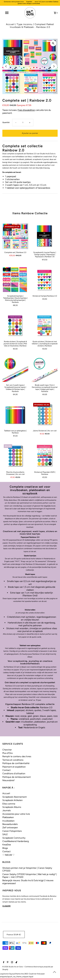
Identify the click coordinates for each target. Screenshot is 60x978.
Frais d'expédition (26, 110)
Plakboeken (8, 817)
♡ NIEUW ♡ (8, 855)
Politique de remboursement (16, 777)
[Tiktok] (16, 962)
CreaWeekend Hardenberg (15, 841)
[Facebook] (3, 962)
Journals (6, 810)
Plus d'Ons (7, 753)
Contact (6, 770)
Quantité (5, 122)
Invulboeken (8, 820)
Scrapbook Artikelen (12, 800)
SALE (5, 834)
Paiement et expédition (14, 766)
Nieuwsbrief (8, 780)
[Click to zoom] (53, 43)
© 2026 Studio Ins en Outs (12, 967)
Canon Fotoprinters (12, 831)
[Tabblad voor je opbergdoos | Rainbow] (15, 414)
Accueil (10, 24)
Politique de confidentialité (15, 763)
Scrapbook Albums (11, 807)
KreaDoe (6, 844)
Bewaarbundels (10, 824)
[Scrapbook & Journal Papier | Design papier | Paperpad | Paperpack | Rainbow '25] (45, 236)
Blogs (5, 848)
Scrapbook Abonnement (14, 797)
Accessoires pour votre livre (16, 814)
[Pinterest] (7, 962)
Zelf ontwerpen (10, 827)
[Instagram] (11, 962)
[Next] (54, 66)
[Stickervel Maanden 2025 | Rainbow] (45, 456)
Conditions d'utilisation (13, 773)
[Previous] (6, 66)
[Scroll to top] (54, 972)
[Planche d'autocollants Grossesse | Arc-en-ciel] (15, 456)
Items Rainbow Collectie (29, 213)
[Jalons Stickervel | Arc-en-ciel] (45, 414)
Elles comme (8, 803)
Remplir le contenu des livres (16, 756)
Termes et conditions (12, 760)
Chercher (7, 749)
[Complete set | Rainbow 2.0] (15, 236)
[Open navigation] (7, 12)
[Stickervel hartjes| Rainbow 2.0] (45, 280)
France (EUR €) (14, 935)
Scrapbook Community (13, 838)
